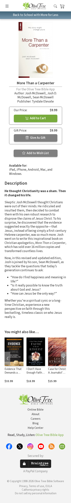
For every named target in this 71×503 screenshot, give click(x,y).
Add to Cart (37, 118)
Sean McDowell (43, 97)
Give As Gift (37, 138)
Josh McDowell (35, 93)
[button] (55, 6)
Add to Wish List (37, 153)
